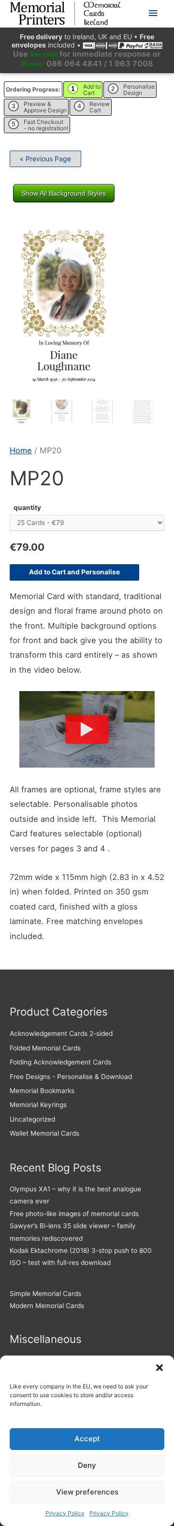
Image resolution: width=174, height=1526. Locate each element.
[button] (159, 1367)
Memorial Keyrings (38, 1105)
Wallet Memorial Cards (44, 1133)
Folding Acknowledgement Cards (60, 1062)
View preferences (87, 1491)
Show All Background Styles (63, 193)
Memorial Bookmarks (42, 1090)
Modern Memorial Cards (47, 1306)
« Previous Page (45, 158)
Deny (87, 1465)
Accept (87, 1438)
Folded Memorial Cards (45, 1048)
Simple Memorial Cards (45, 1293)
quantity (27, 507)
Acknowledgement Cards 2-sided (61, 1033)
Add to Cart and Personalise (74, 572)
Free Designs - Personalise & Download (71, 1076)
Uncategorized (32, 1119)
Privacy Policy (65, 1513)
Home (21, 450)
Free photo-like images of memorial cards (74, 1214)
